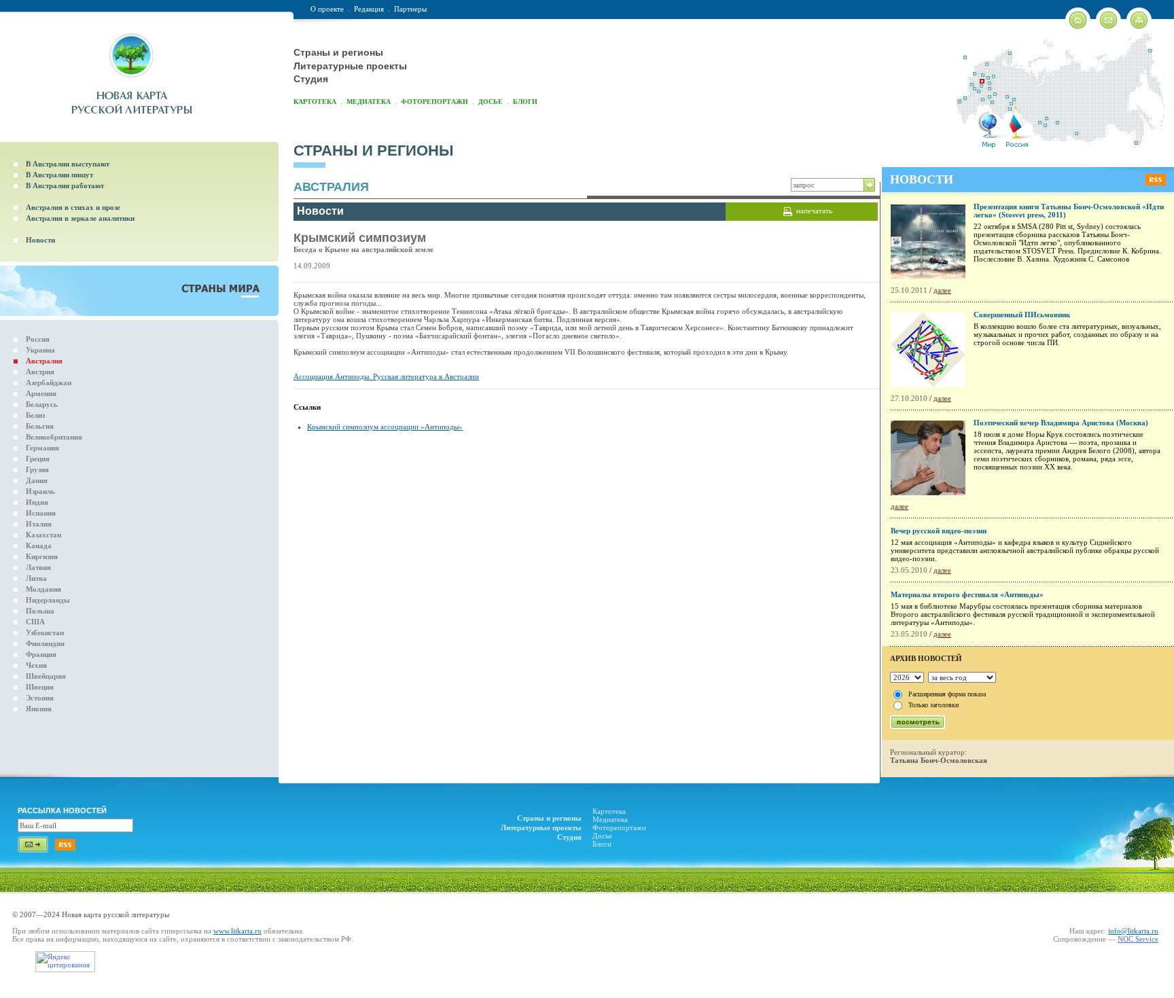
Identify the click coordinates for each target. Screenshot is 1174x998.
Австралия (44, 361)
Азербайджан (48, 382)
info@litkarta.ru (1133, 931)
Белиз (35, 415)
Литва (36, 578)
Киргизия (42, 556)
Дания (37, 480)
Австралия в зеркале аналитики (80, 218)
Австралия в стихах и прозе (73, 207)
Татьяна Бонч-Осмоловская (938, 760)
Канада (39, 545)
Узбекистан (45, 632)
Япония (39, 709)
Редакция (369, 9)
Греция (38, 459)
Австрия (40, 372)
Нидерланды (48, 600)
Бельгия (40, 426)
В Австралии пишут (59, 175)
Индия (37, 502)
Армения (41, 393)
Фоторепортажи (434, 101)
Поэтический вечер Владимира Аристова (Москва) (1061, 422)
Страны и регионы (338, 52)
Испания (41, 513)
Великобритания (54, 437)
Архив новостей (926, 658)
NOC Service (1138, 939)
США (35, 622)
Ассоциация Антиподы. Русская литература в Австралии (386, 376)
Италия (39, 524)
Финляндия (45, 643)
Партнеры (410, 9)
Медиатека (368, 101)
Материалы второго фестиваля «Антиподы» (967, 594)
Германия (42, 448)
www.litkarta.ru (237, 931)
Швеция (40, 687)
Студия (311, 78)
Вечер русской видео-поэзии (938, 531)
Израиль (40, 491)
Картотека (315, 101)
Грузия (37, 469)
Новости (40, 240)
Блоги (525, 101)
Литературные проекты (350, 65)
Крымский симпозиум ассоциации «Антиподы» (385, 427)
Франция (41, 654)
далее (942, 290)
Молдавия (43, 589)
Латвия (38, 567)
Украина (40, 350)
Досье (490, 101)
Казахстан (43, 535)
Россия (38, 339)
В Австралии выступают (67, 164)
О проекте (327, 9)
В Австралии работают (65, 185)
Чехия (36, 665)
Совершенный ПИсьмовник (1022, 314)
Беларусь (42, 404)
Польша (40, 611)
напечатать (814, 211)
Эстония (40, 698)
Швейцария (46, 676)
